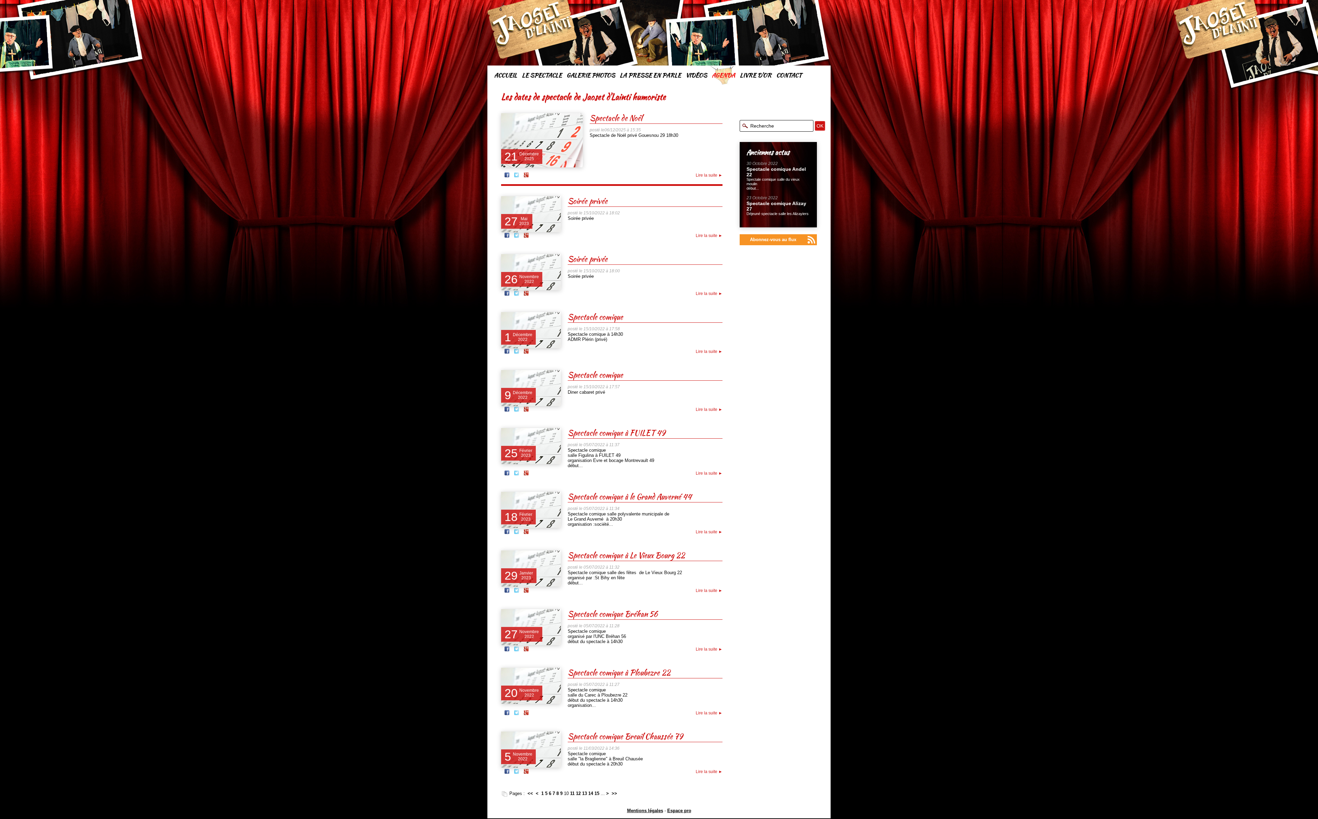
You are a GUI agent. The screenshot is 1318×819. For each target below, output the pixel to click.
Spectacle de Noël (616, 117)
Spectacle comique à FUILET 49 (616, 432)
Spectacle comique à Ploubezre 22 (619, 672)
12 (578, 793)
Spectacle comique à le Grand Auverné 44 (630, 496)
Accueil (505, 75)
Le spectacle (542, 75)
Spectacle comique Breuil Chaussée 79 (625, 736)
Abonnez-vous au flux (773, 239)
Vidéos (696, 75)
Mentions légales (645, 810)
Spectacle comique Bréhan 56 (613, 613)
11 (572, 793)
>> (614, 793)
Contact (789, 75)
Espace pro (679, 810)
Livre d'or (756, 75)
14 (590, 793)
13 (584, 793)
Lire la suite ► (709, 175)
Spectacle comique (595, 316)
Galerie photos (591, 75)
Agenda (723, 75)
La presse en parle (650, 75)
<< (530, 793)
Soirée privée (588, 200)
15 (596, 793)
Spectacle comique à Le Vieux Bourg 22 (626, 555)
